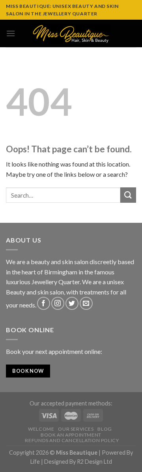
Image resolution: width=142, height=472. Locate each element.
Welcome (41, 429)
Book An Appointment (71, 435)
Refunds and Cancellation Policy (72, 440)
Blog (104, 429)
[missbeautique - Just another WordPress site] (71, 33)
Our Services (75, 429)
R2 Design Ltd (94, 461)
